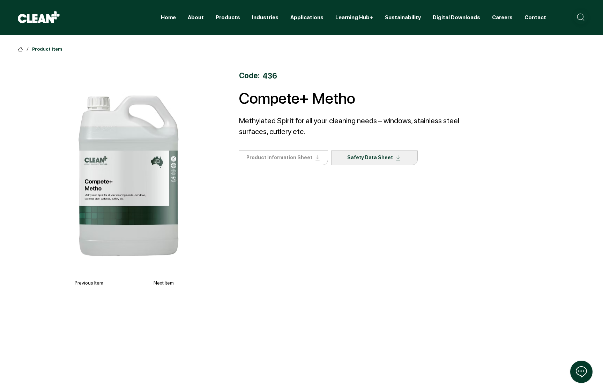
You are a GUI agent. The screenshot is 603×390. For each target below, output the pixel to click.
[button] (580, 17)
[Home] (20, 49)
